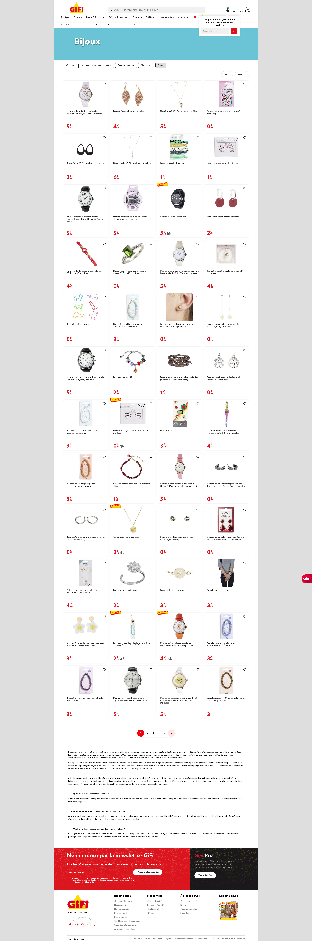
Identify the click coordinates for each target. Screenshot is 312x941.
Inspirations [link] (183, 17)
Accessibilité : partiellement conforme (229, 939)
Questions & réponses (123, 901)
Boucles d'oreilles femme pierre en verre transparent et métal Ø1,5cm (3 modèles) (226, 485)
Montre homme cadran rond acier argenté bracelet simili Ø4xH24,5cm (130, 699)
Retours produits (121, 913)
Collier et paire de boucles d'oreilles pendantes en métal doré (82, 591)
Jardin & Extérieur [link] (95, 17)
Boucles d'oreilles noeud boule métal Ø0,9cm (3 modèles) (176, 538)
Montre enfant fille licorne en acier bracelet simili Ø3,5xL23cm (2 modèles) (84, 112)
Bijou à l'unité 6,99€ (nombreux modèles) (132, 163)
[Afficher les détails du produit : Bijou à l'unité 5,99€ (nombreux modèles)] (179, 94)
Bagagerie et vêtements (88, 25)
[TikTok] (94, 924)
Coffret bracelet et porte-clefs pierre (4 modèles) (225, 272)
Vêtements (71, 65)
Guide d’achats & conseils (125, 925)
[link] (137, 21)
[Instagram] (76, 924)
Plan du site (137, 939)
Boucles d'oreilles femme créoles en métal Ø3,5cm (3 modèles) (85, 538)
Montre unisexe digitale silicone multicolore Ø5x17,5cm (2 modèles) (223, 431)
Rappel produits (121, 917)
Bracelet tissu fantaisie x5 (172, 163)
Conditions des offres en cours (127, 921)
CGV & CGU (150, 939)
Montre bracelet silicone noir (173, 217)
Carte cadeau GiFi (154, 901)
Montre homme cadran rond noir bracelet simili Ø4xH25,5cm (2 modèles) (85, 378)
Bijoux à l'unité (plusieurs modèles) (129, 111)
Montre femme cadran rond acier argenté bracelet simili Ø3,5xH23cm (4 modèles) (179, 272)
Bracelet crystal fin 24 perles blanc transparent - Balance (82, 431)
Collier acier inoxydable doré (126, 537)
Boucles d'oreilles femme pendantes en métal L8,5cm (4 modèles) (225, 325)
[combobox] (156, 10)
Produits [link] (137, 17)
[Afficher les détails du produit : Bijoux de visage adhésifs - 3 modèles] (226, 147)
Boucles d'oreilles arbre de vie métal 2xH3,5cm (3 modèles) (223, 378)
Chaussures (146, 65)
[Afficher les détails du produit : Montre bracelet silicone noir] (179, 199)
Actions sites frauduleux (124, 929)
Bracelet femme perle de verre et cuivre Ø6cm (131, 485)
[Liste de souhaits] (104, 84)
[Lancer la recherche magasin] (234, 31)
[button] (227, 10)
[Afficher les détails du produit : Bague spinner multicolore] (132, 573)
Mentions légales (164, 939)
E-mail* (71, 869)
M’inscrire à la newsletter (148, 872)
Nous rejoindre (186, 905)
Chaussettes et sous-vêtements (96, 65)
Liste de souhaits (121, 909)
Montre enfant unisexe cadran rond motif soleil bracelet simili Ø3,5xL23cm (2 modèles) (179, 700)
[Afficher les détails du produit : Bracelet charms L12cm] (132, 360)
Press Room (185, 913)
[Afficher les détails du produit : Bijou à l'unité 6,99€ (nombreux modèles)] (132, 147)
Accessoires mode (126, 65)
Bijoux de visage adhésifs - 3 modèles (224, 163)
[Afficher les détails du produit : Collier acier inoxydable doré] (132, 520)
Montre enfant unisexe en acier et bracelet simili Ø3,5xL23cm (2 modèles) (178, 644)
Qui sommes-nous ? (188, 901)
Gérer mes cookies (203, 939)
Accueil (64, 25)
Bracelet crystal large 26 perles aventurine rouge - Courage (80, 485)
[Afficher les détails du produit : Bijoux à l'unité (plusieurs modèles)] (132, 94)
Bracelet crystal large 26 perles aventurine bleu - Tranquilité (221, 644)
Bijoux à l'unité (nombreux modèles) (223, 217)
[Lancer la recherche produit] (111, 10)
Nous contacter (121, 905)
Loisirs (72, 25)
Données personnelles (183, 939)
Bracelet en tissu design (218, 590)
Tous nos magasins (188, 909)
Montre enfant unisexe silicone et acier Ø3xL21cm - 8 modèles (84, 272)
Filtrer (240, 74)
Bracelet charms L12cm (124, 377)
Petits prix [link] (151, 17)
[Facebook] (70, 924)
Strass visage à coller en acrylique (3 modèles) (223, 112)
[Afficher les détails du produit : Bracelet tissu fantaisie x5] (179, 147)
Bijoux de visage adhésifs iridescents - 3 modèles (131, 431)
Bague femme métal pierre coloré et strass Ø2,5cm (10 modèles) (130, 272)
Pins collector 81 (167, 430)
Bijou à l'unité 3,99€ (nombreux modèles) (85, 163)
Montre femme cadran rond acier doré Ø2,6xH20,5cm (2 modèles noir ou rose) (178, 485)
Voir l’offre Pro (205, 875)
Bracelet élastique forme (77, 324)
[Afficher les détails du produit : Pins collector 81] (179, 413)
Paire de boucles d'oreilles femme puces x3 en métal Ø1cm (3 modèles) (178, 325)
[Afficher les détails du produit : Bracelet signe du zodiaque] (179, 573)
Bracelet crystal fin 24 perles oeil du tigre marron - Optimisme (225, 699)
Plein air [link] (77, 17)
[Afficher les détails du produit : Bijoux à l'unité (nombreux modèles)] (226, 199)
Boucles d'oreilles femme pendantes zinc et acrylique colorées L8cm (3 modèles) (225, 538)
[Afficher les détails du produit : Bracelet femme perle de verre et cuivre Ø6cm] (132, 466)
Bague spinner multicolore (125, 590)
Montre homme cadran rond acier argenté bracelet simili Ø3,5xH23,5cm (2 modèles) (84, 219)
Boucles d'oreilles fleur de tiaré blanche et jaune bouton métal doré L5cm (85, 644)
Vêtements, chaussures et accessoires (116, 25)
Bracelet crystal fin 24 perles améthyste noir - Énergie (84, 699)
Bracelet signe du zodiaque (172, 590)
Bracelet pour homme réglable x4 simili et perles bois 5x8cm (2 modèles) (179, 378)
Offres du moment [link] (119, 17)
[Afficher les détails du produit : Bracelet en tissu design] (226, 573)
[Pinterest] (88, 924)
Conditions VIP (153, 909)
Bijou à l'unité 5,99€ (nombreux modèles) (178, 111)
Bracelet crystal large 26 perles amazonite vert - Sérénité (127, 325)
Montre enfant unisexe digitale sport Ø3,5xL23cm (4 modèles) (130, 218)
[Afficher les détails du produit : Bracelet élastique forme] (85, 307)
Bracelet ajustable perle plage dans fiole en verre (131, 644)
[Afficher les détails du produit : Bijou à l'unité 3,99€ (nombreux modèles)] (85, 147)
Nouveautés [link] (167, 17)
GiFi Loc (150, 913)
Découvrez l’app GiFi (155, 905)
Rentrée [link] (65, 17)
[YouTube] (82, 924)
